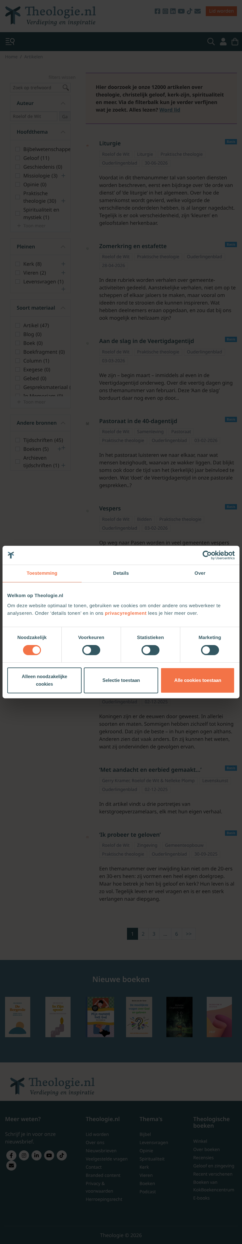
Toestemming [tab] (42, 573)
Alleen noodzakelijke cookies (44, 680)
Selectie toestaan (121, 680)
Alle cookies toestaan (197, 680)
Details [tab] (121, 573)
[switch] (91, 650)
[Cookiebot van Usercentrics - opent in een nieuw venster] (207, 555)
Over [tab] (199, 573)
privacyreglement (126, 613)
